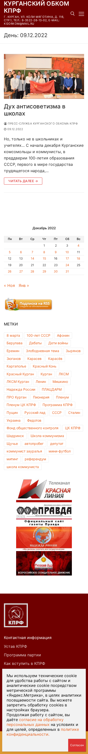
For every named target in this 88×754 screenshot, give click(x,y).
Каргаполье (16, 366)
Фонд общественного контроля (32, 428)
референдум (35, 459)
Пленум (62, 397)
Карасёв (55, 358)
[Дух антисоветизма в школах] (44, 76)
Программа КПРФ (58, 405)
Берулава (14, 343)
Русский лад (34, 412)
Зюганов (14, 358)
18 (78, 258)
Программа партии (22, 654)
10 (67, 252)
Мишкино (60, 381)
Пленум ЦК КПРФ (21, 405)
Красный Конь (44, 366)
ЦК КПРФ (72, 428)
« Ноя (9, 285)
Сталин (74, 412)
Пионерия (41, 397)
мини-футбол (60, 451)
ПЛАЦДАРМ (52, 389)
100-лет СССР (38, 335)
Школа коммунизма (47, 436)
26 (9, 271)
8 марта (13, 335)
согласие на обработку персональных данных (35, 722)
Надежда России (21, 389)
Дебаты (35, 343)
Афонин (63, 335)
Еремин (13, 351)
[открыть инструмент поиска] (72, 13)
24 (67, 265)
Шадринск (15, 436)
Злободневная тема (42, 351)
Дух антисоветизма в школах (35, 110)
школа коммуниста (23, 467)
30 (56, 271)
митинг (12, 459)
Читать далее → (23, 181)
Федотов (34, 420)
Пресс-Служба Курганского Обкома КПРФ (42, 123)
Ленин (41, 381)
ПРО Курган (16, 397)
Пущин (12, 412)
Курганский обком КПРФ (36, 7)
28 (32, 271)
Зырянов (73, 351)
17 (67, 258)
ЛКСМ (64, 374)
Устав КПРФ (15, 646)
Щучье (12, 443)
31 (67, 271)
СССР (57, 412)
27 (21, 271)
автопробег (34, 443)
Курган (46, 374)
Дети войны (58, 343)
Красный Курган (20, 374)
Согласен (77, 745)
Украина (14, 420)
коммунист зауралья (24, 451)
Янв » (24, 285)
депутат (56, 443)
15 (44, 258)
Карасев (34, 358)
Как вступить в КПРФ (24, 663)
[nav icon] (81, 14)
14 (32, 258)
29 (44, 271)
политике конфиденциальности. (43, 732)
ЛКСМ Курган (18, 381)
